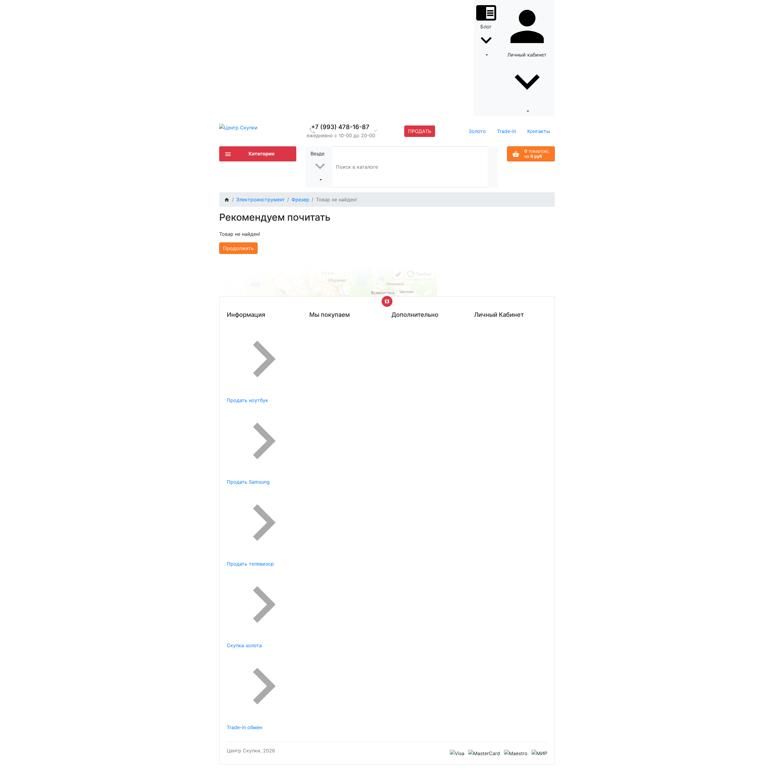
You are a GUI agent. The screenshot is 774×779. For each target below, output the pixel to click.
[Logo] (238, 127)
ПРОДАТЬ (419, 131)
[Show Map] (387, 301)
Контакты (538, 131)
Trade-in (506, 131)
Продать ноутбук (247, 400)
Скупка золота (244, 645)
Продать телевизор (250, 564)
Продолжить (238, 248)
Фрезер (300, 199)
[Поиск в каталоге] (493, 166)
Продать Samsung (248, 482)
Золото (477, 131)
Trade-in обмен (244, 727)
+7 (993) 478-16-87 (340, 127)
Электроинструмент (260, 199)
